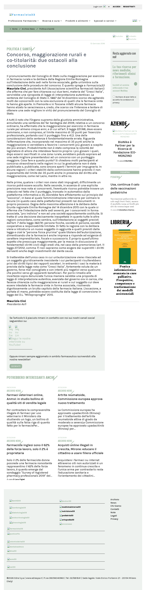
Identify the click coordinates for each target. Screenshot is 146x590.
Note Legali (113, 514)
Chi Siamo (115, 505)
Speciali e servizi (104, 20)
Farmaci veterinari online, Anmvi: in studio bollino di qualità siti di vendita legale (26, 399)
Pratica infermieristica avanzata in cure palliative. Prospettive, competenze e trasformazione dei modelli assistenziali (124, 280)
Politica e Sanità (46, 29)
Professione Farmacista (22, 20)
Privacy (114, 519)
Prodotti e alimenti (77, 20)
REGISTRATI (129, 6)
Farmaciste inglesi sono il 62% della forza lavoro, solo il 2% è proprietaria (28, 449)
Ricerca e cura (51, 20)
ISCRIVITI (16, 366)
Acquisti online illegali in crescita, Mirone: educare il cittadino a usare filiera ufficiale (80, 449)
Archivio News (28, 29)
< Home (13, 29)
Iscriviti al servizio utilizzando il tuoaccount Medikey (121, 87)
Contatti (114, 509)
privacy (116, 102)
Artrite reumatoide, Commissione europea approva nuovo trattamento (80, 399)
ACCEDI (116, 6)
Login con (98, 6)
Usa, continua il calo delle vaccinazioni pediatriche (124, 188)
